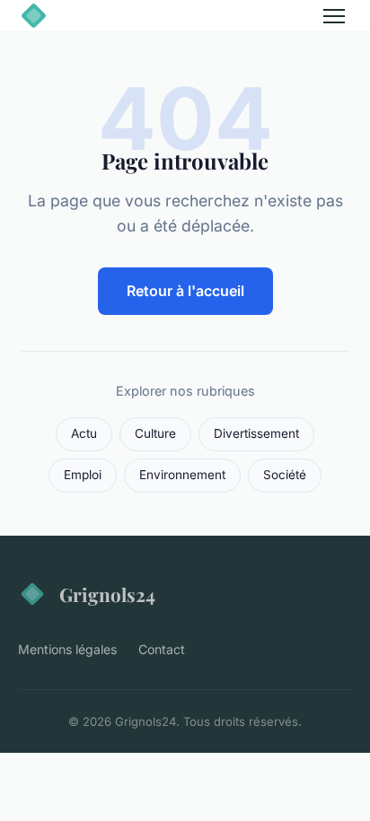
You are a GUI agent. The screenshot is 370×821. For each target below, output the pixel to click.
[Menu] (334, 16)
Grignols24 (107, 594)
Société (284, 474)
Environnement (182, 474)
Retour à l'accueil (185, 291)
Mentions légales (67, 649)
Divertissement (256, 433)
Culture (155, 433)
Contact (161, 649)
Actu (84, 433)
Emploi (82, 474)
